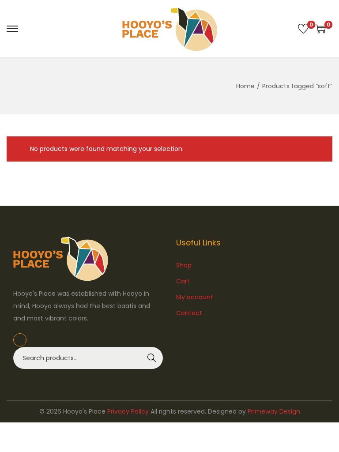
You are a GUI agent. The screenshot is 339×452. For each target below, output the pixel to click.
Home (245, 86)
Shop (184, 265)
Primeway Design (274, 411)
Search (152, 358)
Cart (183, 281)
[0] (303, 28)
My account (194, 297)
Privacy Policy (128, 411)
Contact (189, 313)
